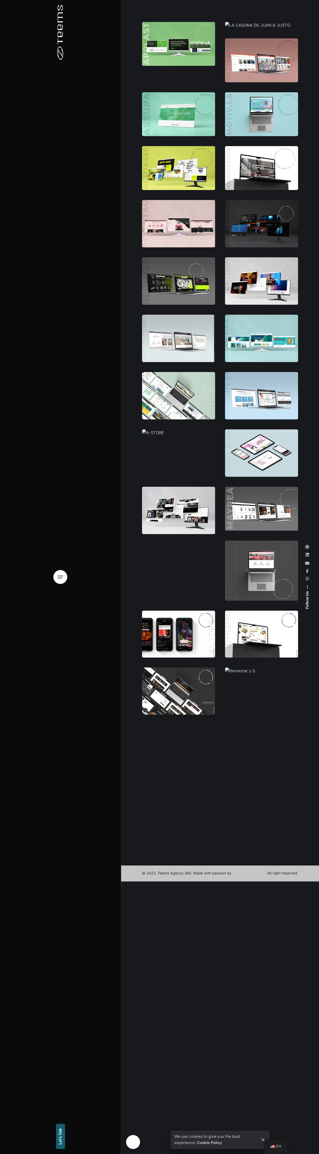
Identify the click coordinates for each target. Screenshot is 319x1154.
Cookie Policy (209, 1142)
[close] (263, 1140)
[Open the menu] (60, 577)
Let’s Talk (60, 1136)
